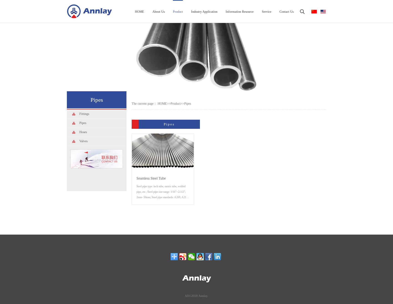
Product (176, 103)
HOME (162, 103)
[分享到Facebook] (208, 256)
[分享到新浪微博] (182, 256)
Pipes (187, 103)
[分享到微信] (191, 256)
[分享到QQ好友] (200, 256)
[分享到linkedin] (217, 256)
